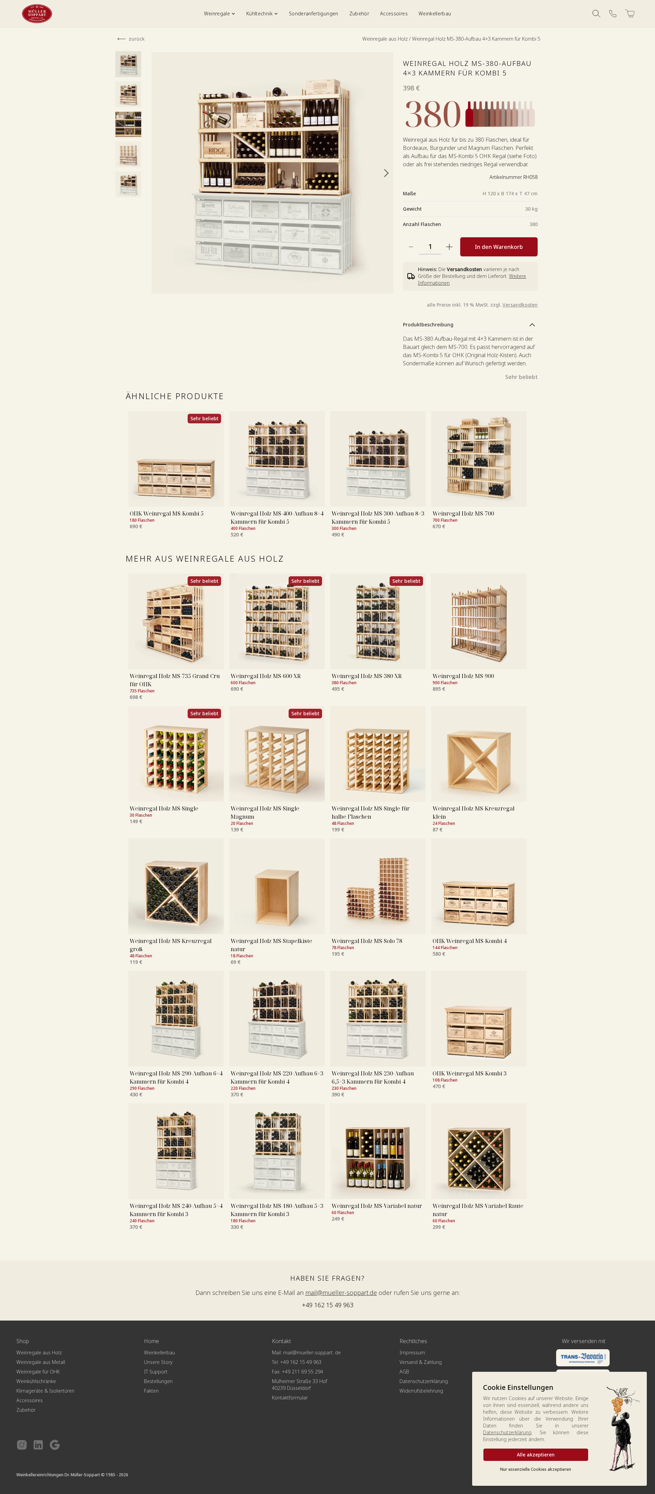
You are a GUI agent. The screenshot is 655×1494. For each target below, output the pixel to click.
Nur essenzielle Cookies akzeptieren (535, 1469)
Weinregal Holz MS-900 (463, 676)
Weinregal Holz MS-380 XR (367, 676)
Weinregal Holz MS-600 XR (266, 676)
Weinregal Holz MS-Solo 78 (367, 941)
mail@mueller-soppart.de (341, 1292)
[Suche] (596, 13)
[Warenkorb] (630, 13)
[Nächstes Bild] (386, 173)
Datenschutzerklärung (507, 1432)
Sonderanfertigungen (313, 13)
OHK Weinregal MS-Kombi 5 (167, 513)
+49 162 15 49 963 (327, 1305)
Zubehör (359, 13)
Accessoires (394, 13)
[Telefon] (613, 13)
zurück (137, 39)
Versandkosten (520, 304)
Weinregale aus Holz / (387, 39)
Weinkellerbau (435, 13)
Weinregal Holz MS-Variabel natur (377, 1206)
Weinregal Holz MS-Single (164, 808)
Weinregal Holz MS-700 (463, 513)
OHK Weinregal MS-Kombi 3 (470, 1073)
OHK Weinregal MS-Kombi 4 (470, 941)
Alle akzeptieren (536, 1454)
